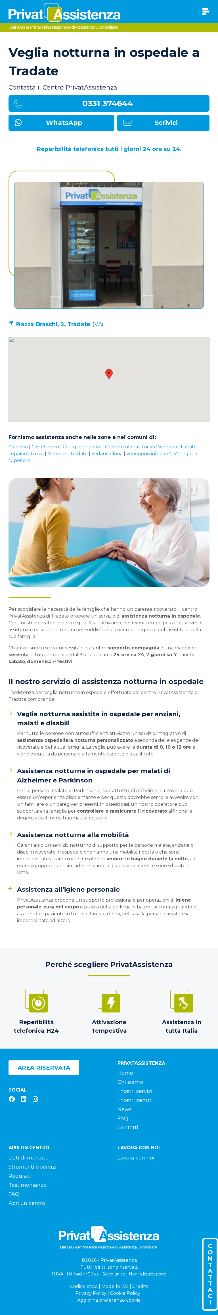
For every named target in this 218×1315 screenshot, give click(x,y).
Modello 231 (115, 1286)
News (125, 1109)
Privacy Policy (90, 1293)
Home (125, 1073)
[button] (109, 374)
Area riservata (44, 1067)
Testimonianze (28, 1185)
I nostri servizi (135, 1091)
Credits (140, 1286)
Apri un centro (27, 1203)
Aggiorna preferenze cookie (109, 1300)
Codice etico (84, 1286)
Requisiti (20, 1176)
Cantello (18, 447)
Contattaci (210, 1274)
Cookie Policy (125, 1293)
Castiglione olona (82, 447)
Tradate (79, 453)
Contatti (128, 1128)
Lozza (37, 453)
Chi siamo (130, 1082)
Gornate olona (121, 447)
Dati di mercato (29, 1158)
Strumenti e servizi (32, 1167)
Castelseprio (45, 447)
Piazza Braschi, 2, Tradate (52, 324)
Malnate (56, 453)
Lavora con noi (136, 1158)
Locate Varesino (159, 447)
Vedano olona (107, 453)
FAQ (123, 1118)
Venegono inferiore (148, 453)
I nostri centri (134, 1100)
